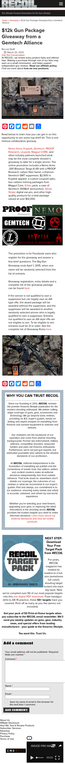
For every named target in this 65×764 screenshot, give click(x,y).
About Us (5, 720)
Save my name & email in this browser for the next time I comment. (32, 703)
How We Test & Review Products (17, 725)
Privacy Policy (7, 733)
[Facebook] (3, 716)
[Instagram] (8, 716)
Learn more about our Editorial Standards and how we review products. (33, 518)
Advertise (5, 730)
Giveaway (14, 20)
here (27, 288)
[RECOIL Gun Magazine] (19, 6)
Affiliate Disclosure (9, 722)
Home (5, 20)
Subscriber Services (10, 728)
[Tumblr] (19, 716)
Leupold (25, 152)
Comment (11, 659)
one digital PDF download (28, 596)
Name (9, 685)
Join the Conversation (13, 55)
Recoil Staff (8, 49)
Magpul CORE (39, 152)
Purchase (5, 736)
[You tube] (14, 716)
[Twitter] (25, 716)
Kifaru (28, 185)
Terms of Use (7, 739)
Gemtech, (39, 148)
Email (8, 693)
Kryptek (27, 148)
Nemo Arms (15, 148)
